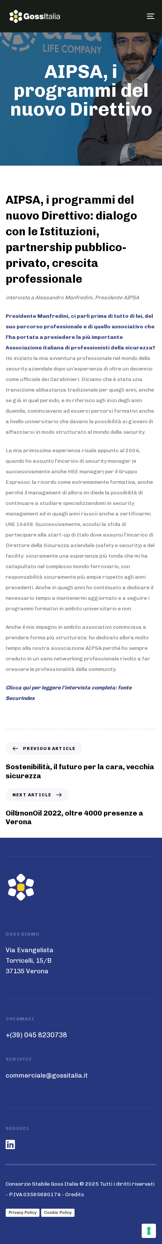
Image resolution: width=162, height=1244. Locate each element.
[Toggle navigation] (129, 16)
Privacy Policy (23, 1212)
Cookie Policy (58, 1212)
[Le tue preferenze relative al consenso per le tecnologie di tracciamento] (149, 1231)
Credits (74, 1194)
